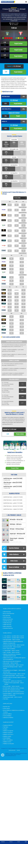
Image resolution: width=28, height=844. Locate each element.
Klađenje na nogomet (8, 730)
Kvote (18, 841)
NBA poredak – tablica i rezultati (10, 663)
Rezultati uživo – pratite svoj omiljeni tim (12, 681)
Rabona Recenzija (7, 626)
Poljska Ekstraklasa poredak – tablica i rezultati (14, 673)
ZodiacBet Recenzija (8, 628)
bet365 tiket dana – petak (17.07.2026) (13, 503)
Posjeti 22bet (15, 468)
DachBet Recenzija (7, 620)
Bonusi (11, 841)
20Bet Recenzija (7, 617)
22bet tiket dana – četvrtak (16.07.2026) (13, 506)
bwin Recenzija (6, 615)
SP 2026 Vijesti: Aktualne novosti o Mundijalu (13, 688)
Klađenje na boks (7, 736)
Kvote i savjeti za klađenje (9, 648)
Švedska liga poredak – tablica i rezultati (12, 697)
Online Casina (6, 708)
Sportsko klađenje (7, 713)
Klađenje (3, 841)
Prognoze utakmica (7, 725)
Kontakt (18, 750)
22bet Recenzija (7, 611)
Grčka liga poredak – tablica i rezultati (12, 646)
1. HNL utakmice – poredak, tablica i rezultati (13, 636)
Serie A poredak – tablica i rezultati (11, 686)
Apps (26, 841)
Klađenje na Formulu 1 (8, 734)
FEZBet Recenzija (7, 622)
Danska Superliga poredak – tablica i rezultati (13, 645)
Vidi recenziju (10, 581)
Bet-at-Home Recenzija (8, 613)
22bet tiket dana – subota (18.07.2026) (13, 500)
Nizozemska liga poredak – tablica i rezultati (13, 664)
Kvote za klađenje (7, 715)
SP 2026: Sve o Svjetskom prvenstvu (11, 689)
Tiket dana (5, 698)
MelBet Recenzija (7, 624)
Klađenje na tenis (7, 741)
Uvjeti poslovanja (12, 750)
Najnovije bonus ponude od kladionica (12, 661)
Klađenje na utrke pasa (8, 743)
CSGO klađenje (6, 738)
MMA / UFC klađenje (8, 740)
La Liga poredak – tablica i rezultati (11, 650)
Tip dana (5, 728)
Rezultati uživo (6, 706)
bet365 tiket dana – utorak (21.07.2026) (13, 497)
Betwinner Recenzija (8, 619)
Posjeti (18, 72)
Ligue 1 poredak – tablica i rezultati (11, 652)
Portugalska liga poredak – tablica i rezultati (13, 675)
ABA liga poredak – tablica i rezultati (11, 639)
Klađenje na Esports (8, 732)
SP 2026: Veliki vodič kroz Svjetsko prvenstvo (13, 691)
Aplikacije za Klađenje (8, 717)
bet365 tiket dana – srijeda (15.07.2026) (13, 509)
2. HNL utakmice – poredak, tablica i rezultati (13, 637)
